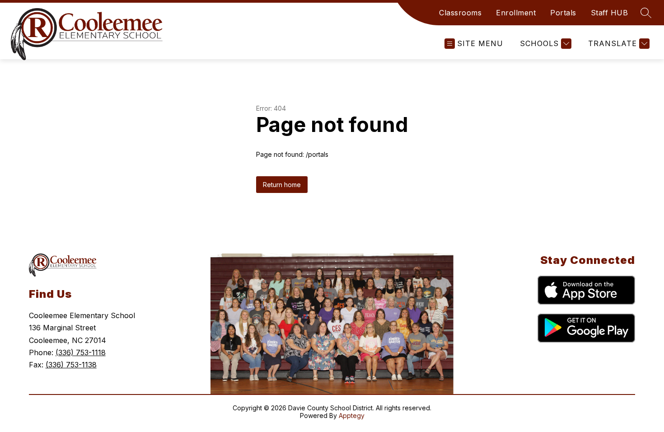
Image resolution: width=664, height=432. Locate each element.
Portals (563, 12)
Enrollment (516, 12)
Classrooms (460, 12)
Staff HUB (609, 12)
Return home (282, 184)
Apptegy (352, 415)
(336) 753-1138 (71, 364)
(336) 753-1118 (81, 352)
